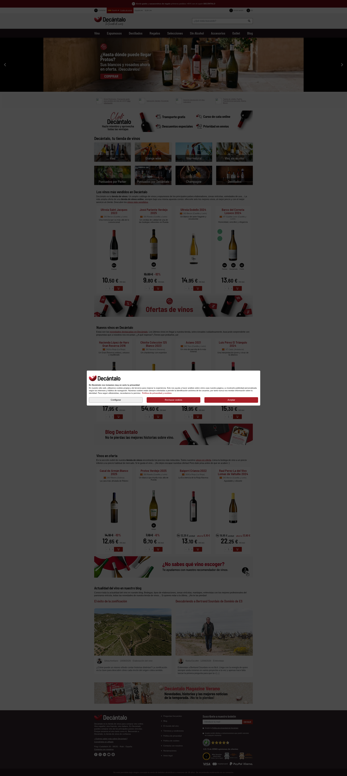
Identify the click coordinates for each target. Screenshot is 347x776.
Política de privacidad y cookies (157, 393)
